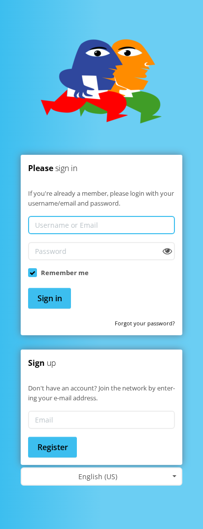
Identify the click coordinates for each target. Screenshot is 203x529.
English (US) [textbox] (97, 476)
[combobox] (101, 476)
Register (52, 447)
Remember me (65, 272)
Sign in (49, 298)
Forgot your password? (145, 323)
